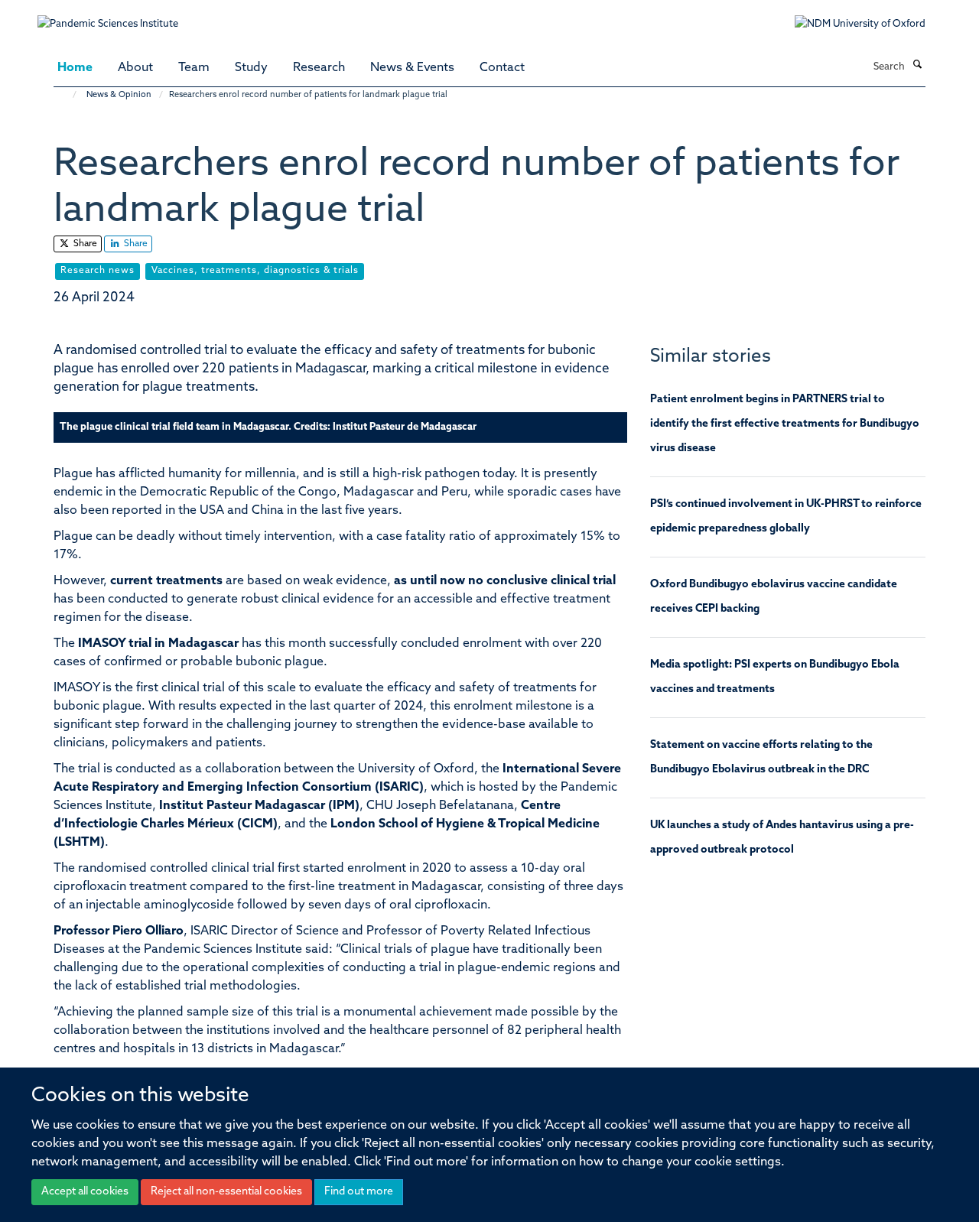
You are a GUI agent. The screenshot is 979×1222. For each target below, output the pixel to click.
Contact (502, 68)
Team (194, 68)
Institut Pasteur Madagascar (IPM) (259, 806)
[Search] (917, 65)
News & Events (412, 68)
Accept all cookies (84, 1192)
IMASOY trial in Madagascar (158, 644)
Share (84, 244)
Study (251, 68)
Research (319, 68)
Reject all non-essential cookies (226, 1192)
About (135, 68)
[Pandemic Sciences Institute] (116, 16)
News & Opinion (118, 95)
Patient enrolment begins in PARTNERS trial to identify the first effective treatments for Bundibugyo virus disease (784, 424)
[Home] (67, 95)
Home (75, 68)
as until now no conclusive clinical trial (505, 581)
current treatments (168, 581)
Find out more (358, 1192)
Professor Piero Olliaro (119, 931)
